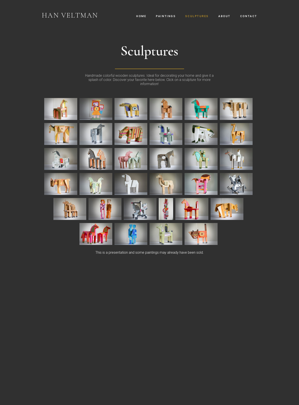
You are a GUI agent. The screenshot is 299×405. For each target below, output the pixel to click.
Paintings (166, 16)
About (224, 16)
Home (141, 16)
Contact (248, 16)
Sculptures (197, 16)
